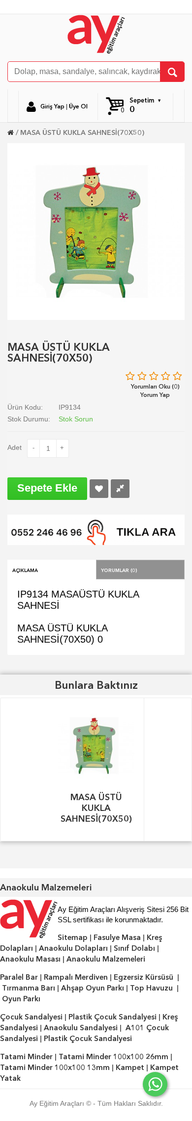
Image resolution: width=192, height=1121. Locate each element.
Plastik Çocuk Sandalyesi (112, 1017)
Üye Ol (78, 106)
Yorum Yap (155, 394)
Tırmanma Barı (28, 988)
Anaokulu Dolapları (73, 948)
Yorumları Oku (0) (155, 386)
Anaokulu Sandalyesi (81, 1027)
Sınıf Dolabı (134, 948)
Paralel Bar (19, 977)
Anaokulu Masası (30, 959)
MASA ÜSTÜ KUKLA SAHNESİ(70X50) (82, 132)
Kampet (130, 1067)
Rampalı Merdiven (76, 977)
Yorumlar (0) (119, 570)
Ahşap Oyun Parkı (92, 988)
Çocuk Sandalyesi (31, 1017)
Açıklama (25, 570)
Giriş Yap (52, 106)
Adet (14, 447)
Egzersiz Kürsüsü (143, 977)
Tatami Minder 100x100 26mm (113, 1056)
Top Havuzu (151, 988)
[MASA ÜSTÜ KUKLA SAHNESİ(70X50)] (96, 231)
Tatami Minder (26, 1056)
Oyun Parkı (21, 998)
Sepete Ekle (47, 488)
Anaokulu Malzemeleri (105, 959)
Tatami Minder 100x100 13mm (55, 1067)
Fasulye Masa (117, 937)
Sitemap (73, 937)
